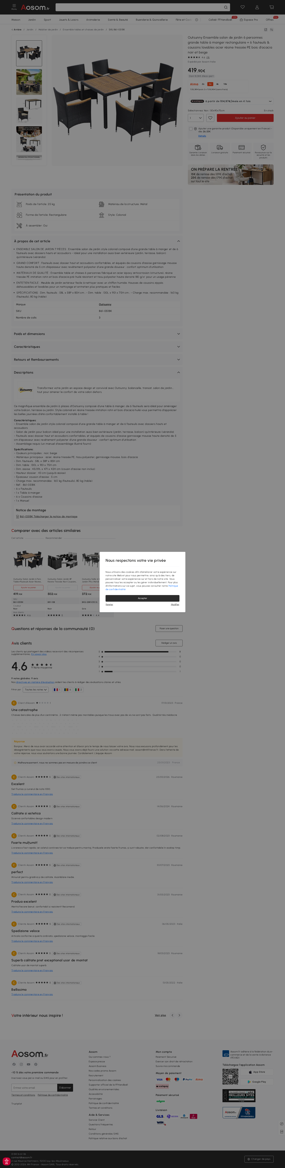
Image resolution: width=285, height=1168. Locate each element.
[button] (7, 1161)
